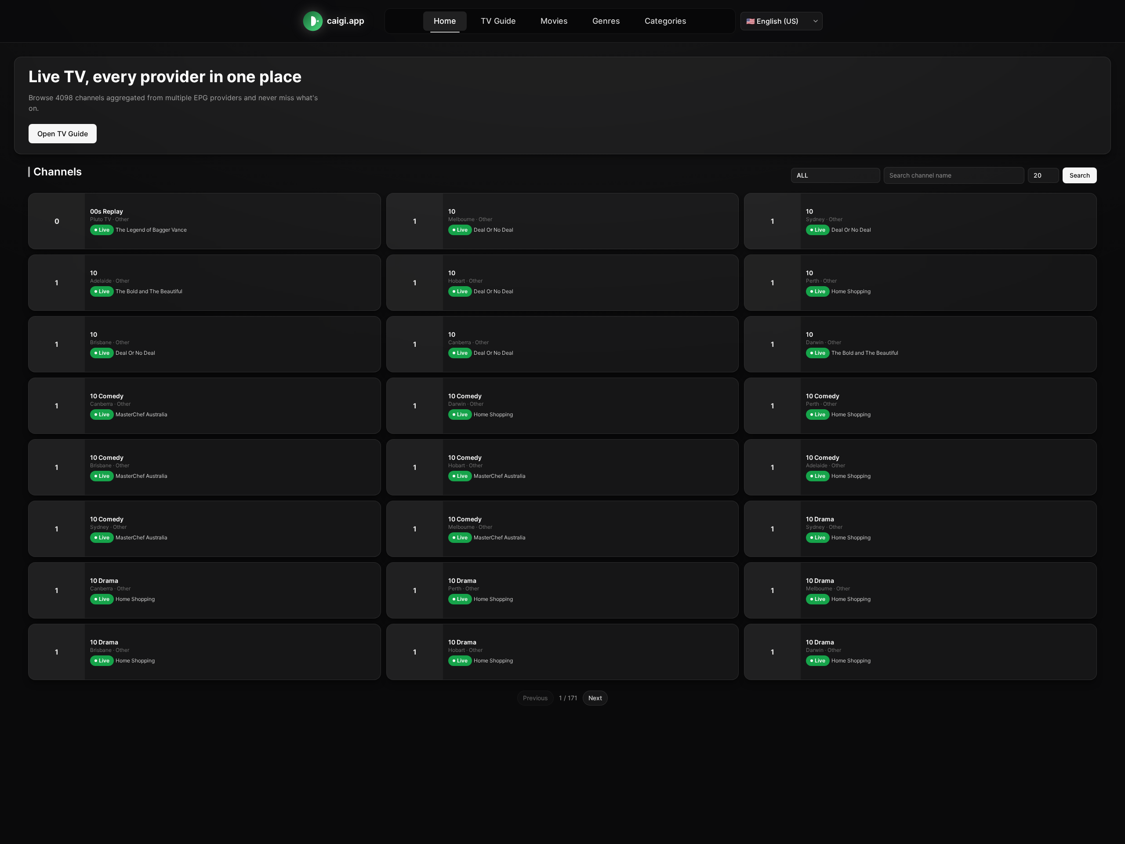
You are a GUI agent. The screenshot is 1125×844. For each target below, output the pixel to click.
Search (1080, 175)
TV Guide (498, 20)
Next (595, 698)
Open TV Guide (62, 133)
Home (445, 20)
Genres (606, 20)
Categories (665, 20)
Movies (554, 20)
